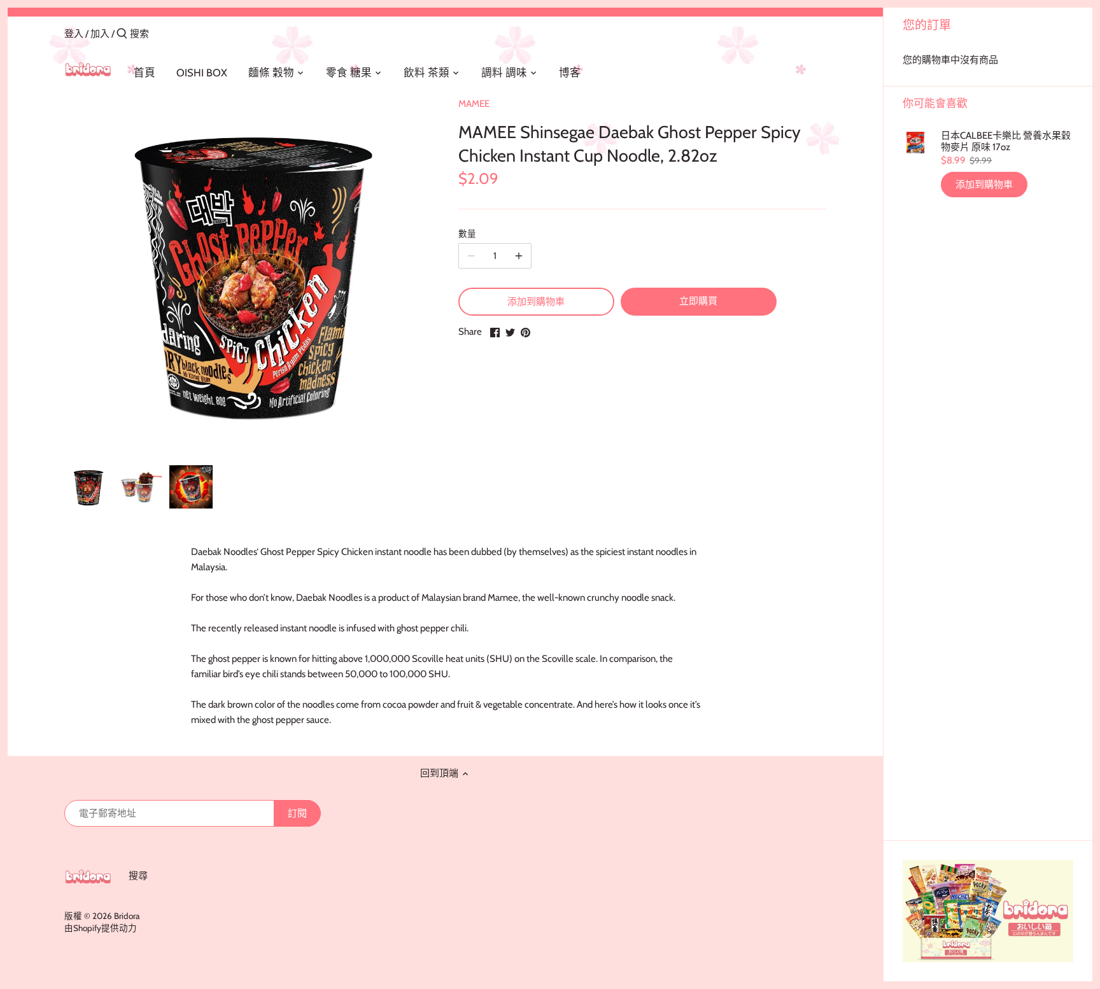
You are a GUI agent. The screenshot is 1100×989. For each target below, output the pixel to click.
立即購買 (698, 301)
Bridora (126, 916)
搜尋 (138, 875)
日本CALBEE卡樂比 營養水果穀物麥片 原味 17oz (1006, 141)
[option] (87, 487)
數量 (467, 233)
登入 (73, 33)
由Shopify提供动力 (100, 928)
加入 (99, 33)
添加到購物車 (984, 184)
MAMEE (474, 103)
